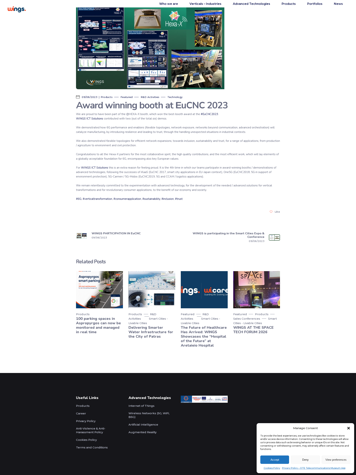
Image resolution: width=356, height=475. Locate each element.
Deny (305, 459)
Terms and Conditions (92, 447)
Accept (275, 459)
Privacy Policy (85, 421)
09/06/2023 (89, 97)
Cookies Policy (272, 468)
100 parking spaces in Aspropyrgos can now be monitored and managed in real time (98, 325)
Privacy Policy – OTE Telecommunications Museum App (313, 468)
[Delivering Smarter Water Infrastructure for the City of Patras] (151, 289)
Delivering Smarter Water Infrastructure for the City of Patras (150, 332)
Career (81, 413)
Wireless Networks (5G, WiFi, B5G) (148, 415)
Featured (127, 97)
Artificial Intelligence (143, 424)
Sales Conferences (246, 318)
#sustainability (151, 199)
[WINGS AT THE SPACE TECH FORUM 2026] (256, 289)
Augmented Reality (142, 432)
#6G (78, 199)
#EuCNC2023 (209, 114)
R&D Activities (150, 97)
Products (107, 97)
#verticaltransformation (97, 199)
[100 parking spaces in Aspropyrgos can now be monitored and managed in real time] (99, 289)
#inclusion (167, 199)
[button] (348, 428)
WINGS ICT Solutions (89, 118)
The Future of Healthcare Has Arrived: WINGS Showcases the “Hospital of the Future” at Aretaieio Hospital (204, 336)
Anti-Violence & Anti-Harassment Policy (90, 430)
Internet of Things (141, 406)
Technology (175, 97)
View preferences (336, 459)
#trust (179, 199)
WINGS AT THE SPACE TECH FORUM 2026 (253, 330)
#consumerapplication (127, 199)
